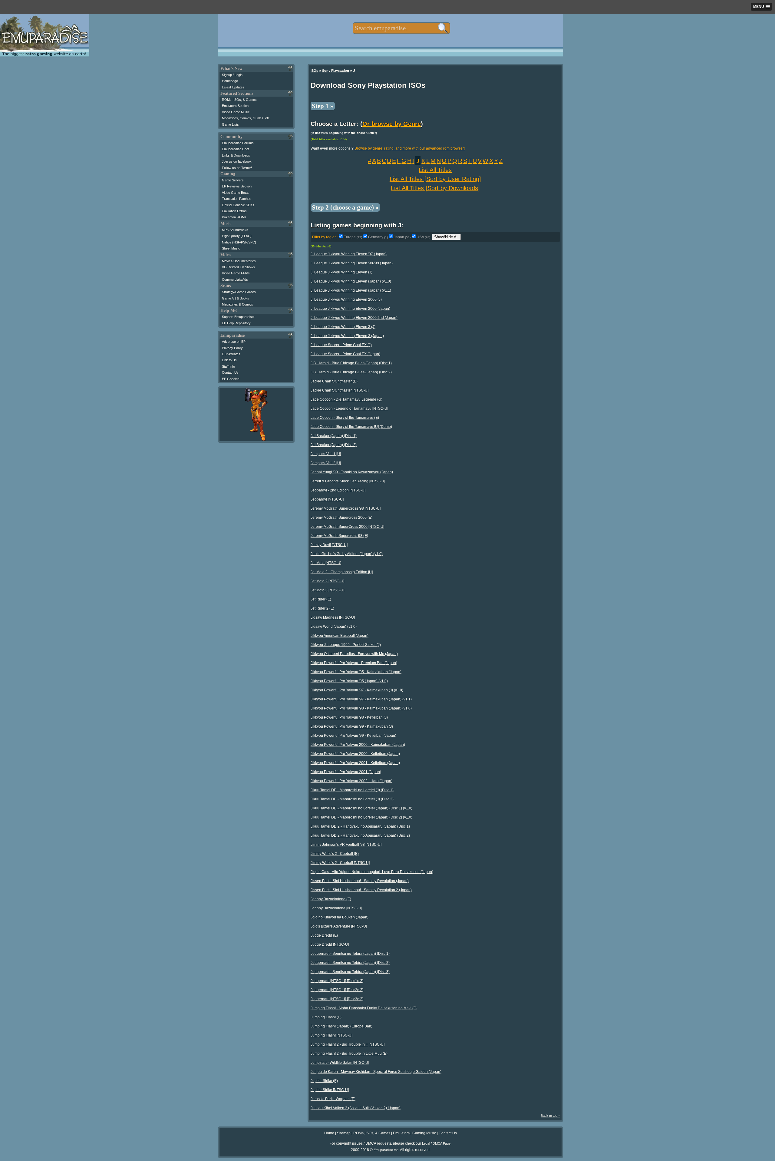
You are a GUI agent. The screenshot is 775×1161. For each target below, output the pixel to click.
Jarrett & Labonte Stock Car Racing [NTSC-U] (348, 481)
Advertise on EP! (234, 341)
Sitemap (344, 1133)
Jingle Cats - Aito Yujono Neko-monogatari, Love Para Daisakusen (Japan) (372, 872)
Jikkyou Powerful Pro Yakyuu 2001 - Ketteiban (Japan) (355, 763)
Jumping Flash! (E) (326, 1017)
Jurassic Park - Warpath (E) (333, 1099)
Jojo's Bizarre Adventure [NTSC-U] (339, 926)
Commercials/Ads (235, 279)
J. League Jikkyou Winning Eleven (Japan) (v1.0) (351, 281)
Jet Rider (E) (321, 599)
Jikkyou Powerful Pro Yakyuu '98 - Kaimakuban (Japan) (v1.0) (361, 708)
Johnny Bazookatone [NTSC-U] (336, 908)
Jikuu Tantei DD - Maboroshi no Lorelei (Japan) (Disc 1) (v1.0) (361, 808)
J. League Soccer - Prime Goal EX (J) (341, 345)
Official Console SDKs (238, 205)
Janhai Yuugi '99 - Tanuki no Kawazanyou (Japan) (352, 472)
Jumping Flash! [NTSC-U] (331, 1035)
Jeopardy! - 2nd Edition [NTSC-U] (338, 490)
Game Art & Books (235, 298)
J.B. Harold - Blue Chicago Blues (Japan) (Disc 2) (351, 372)
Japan (402, 237)
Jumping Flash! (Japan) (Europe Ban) (341, 1026)
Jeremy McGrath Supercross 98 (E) (339, 536)
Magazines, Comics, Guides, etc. (246, 118)
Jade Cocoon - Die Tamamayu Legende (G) (346, 399)
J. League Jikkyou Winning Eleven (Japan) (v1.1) (351, 290)
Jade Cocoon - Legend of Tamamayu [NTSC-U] (349, 408)
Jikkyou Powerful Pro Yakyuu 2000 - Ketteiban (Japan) (355, 754)
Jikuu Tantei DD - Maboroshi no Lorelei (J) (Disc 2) (352, 799)
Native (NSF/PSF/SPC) (239, 242)
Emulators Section (235, 106)
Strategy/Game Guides (239, 292)
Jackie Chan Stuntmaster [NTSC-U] (339, 390)
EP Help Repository (236, 323)
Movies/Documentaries (239, 261)
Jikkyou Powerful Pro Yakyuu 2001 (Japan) (346, 772)
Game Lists (230, 124)
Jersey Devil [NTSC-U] (329, 545)
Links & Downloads (236, 155)
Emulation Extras (234, 211)
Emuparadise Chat (235, 149)
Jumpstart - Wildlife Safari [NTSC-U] (340, 1062)
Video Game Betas (235, 192)
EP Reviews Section (237, 186)
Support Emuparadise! (238, 317)
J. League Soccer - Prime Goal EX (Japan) (345, 354)
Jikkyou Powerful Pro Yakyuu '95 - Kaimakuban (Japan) (356, 672)
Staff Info (228, 366)
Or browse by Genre (391, 124)
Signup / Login (232, 75)
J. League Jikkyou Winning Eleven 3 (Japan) (347, 336)
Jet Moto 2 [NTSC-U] (327, 581)
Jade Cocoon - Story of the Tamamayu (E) (345, 417)
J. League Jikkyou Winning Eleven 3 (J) (343, 327)
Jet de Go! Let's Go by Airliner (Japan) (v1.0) (347, 554)
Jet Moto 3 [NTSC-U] (327, 590)
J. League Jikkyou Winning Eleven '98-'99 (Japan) (352, 263)
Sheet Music (231, 248)
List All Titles (435, 170)
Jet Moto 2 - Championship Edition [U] (342, 572)
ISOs (314, 70)
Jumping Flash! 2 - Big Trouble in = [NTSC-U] (347, 1044)
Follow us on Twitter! (237, 168)
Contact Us (230, 372)
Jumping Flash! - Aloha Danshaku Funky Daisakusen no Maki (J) (364, 1008)
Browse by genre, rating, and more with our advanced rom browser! (410, 148)
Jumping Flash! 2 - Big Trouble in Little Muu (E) (349, 1053)
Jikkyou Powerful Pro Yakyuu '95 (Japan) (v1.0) (349, 681)
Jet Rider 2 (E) (322, 608)
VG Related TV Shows (238, 267)
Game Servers (233, 180)
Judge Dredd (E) (324, 935)
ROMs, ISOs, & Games (239, 99)
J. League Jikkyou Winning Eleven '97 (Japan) (349, 254)
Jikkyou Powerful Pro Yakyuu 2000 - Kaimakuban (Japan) (358, 745)
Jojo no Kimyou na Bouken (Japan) (339, 917)
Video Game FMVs (236, 273)
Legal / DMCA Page (436, 1143)
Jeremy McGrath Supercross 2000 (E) (341, 517)
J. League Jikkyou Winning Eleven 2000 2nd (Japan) (354, 318)
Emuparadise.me (386, 1150)
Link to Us (229, 360)
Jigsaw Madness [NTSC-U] (333, 617)
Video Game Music (236, 112)
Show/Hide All (446, 237)
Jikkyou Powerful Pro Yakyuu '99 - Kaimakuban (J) (352, 726)
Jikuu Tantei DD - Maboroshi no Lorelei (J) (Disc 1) (352, 790)
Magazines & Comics (237, 304)
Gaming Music (424, 1133)
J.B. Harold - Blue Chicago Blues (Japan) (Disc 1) (351, 363)
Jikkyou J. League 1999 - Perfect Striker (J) (346, 645)
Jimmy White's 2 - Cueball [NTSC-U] (340, 863)
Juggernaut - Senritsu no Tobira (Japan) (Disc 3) (350, 972)
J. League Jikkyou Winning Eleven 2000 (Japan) (350, 308)
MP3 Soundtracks (235, 230)
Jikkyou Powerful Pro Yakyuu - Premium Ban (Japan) (354, 663)
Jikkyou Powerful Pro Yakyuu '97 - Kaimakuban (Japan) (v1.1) (361, 699)
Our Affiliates (231, 354)
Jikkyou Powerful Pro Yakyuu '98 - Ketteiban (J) (349, 717)
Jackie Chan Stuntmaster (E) (334, 381)
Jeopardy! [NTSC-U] (327, 499)
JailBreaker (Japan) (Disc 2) (334, 445)
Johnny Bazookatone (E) (331, 899)
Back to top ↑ (550, 1115)
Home (329, 1133)
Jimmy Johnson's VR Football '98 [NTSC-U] (346, 844)
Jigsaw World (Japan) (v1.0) (334, 626)
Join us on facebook (237, 161)
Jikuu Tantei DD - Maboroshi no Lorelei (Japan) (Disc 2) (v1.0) (361, 817)
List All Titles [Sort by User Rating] (435, 179)
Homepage (230, 81)
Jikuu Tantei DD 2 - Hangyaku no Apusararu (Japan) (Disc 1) (360, 826)
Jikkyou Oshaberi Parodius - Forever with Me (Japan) (354, 654)
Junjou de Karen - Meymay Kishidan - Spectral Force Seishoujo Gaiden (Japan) (376, 1072)
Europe (353, 237)
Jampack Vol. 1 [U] (326, 454)
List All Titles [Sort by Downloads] (435, 188)
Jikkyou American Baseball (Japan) (339, 635)
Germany (378, 237)
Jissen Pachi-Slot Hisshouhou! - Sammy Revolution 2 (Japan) (361, 890)
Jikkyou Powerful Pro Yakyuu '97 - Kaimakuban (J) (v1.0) (357, 690)
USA (423, 237)
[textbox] (401, 28)
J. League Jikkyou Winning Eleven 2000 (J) (346, 299)
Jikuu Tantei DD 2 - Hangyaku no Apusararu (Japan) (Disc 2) (360, 835)
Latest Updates (233, 87)
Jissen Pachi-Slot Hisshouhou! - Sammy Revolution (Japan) (360, 881)
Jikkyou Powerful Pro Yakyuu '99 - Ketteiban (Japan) (353, 735)
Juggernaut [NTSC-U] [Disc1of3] (337, 981)
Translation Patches (236, 198)
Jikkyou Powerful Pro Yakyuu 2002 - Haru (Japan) (351, 781)
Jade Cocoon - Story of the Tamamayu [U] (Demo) (351, 427)
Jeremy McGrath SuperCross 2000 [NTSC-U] (347, 526)
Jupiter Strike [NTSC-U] (330, 1090)
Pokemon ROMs (234, 217)
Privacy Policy (232, 348)
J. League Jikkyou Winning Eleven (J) (341, 272)
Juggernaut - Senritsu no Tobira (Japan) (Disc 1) (350, 953)
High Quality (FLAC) (237, 236)
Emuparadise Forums (238, 143)
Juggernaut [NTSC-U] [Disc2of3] (337, 990)
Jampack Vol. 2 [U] (326, 463)
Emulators (401, 1133)
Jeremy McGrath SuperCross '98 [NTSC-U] (346, 508)
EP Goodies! (231, 379)
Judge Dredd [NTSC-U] (330, 944)
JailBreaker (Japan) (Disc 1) (334, 436)
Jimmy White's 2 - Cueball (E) (335, 854)
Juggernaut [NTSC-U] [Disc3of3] (337, 999)
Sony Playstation (335, 70)
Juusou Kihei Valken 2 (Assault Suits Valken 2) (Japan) (356, 1108)
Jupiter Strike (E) (324, 1081)
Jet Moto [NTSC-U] (326, 563)
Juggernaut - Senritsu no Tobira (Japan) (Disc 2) (350, 963)
